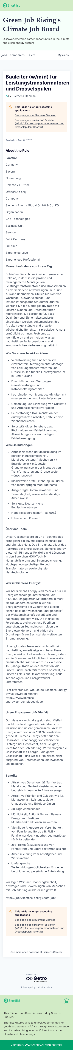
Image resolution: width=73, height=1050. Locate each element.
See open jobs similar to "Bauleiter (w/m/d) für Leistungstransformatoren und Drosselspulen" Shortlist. (39, 123)
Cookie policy (45, 987)
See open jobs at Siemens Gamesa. (35, 115)
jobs (4, 55)
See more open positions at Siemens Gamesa (36, 952)
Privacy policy (28, 987)
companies (17, 55)
